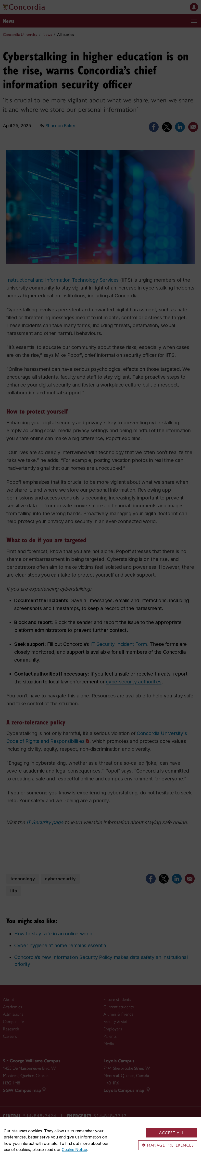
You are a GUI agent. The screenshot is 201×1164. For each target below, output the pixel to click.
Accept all (171, 1132)
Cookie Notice (74, 1149)
